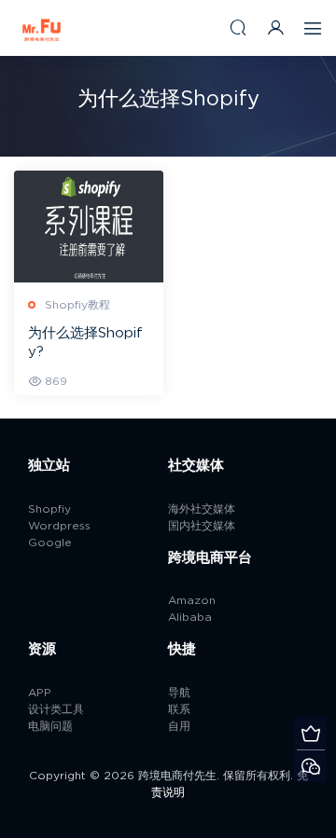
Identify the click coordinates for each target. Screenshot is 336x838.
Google (50, 542)
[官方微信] (310, 765)
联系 (179, 709)
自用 (179, 726)
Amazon (192, 600)
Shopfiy (49, 509)
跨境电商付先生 (42, 28)
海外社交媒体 (201, 509)
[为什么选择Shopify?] (88, 226)
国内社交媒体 (201, 525)
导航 (179, 692)
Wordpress (59, 525)
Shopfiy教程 (77, 304)
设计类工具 (56, 709)
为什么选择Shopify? (85, 342)
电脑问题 (50, 726)
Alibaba (190, 617)
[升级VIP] (310, 733)
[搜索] (238, 27)
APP (39, 692)
